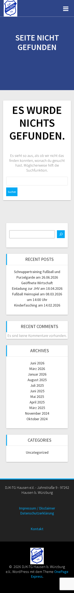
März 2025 (37, 407)
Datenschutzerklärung (37, 513)
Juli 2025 (37, 385)
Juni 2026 (37, 363)
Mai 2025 (37, 396)
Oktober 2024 (37, 418)
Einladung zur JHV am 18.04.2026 (37, 288)
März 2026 (37, 368)
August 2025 (37, 379)
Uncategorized (37, 452)
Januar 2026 (37, 374)
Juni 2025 (37, 391)
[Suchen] (61, 234)
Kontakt (37, 528)
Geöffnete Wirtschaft (37, 282)
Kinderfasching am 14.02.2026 (37, 305)
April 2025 (37, 402)
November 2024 (37, 413)
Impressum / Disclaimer (37, 508)
